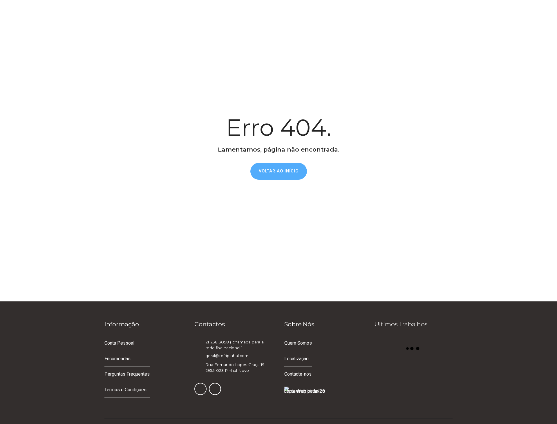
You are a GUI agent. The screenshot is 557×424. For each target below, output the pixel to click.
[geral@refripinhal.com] (197, 355)
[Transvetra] (387, 366)
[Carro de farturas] (387, 386)
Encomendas (117, 358)
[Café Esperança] (439, 386)
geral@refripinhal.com (226, 355)
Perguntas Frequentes (127, 374)
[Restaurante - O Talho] (413, 386)
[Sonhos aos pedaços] (439, 366)
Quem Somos (298, 343)
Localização (296, 358)
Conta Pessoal (119, 343)
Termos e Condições (125, 389)
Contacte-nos (298, 374)
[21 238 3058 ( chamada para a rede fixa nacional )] (197, 344)
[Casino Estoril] (413, 366)
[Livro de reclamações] (304, 395)
